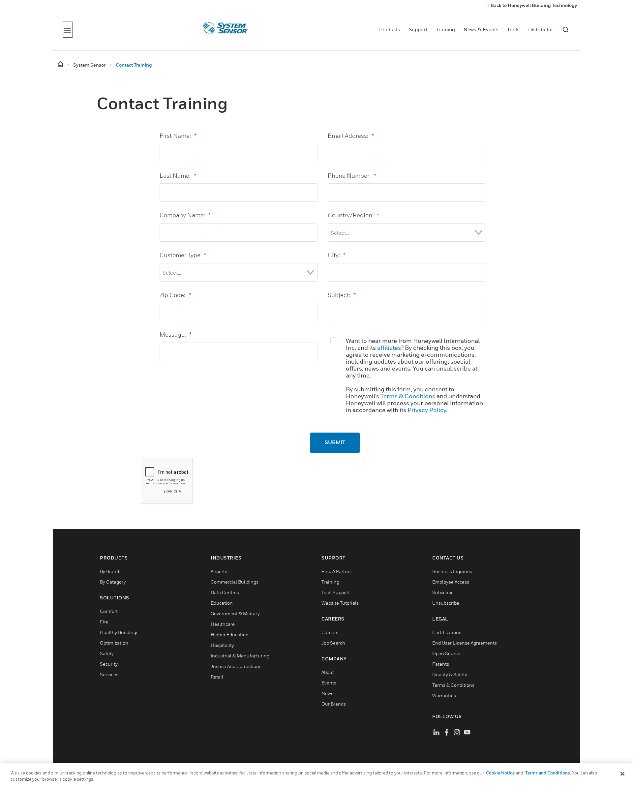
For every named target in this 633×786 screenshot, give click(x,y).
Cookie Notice (500, 772)
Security (109, 664)
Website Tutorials (340, 603)
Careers (329, 632)
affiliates (389, 347)
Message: (176, 334)
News (327, 693)
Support (418, 29)
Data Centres (225, 592)
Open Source (446, 653)
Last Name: (178, 175)
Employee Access (450, 582)
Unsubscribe (445, 603)
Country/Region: (353, 215)
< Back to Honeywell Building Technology (532, 5)
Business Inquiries (452, 571)
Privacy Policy (426, 410)
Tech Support (335, 592)
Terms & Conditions (407, 396)
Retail (217, 677)
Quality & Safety (449, 674)
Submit (335, 442)
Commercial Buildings (234, 582)
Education (222, 603)
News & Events (481, 29)
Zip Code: (175, 294)
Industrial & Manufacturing (240, 655)
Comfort (109, 611)
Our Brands (333, 704)
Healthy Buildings (119, 632)
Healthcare (223, 624)
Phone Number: (352, 175)
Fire (104, 621)
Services (109, 674)
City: (337, 255)
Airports (219, 571)
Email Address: (351, 135)
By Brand (109, 571)
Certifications (446, 632)
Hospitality (222, 645)
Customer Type (183, 255)
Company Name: (185, 215)
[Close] (622, 774)
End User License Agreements (464, 643)
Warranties (444, 695)
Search (565, 30)
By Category (113, 582)
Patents (440, 664)
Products (389, 29)
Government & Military (235, 613)
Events (328, 682)
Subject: (342, 294)
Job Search (333, 643)
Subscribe (443, 592)
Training (445, 29)
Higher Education (230, 634)
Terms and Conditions (547, 772)
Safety (107, 653)
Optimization (114, 643)
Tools (513, 29)
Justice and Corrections (236, 666)
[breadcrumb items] (60, 64)
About (327, 672)
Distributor (540, 29)
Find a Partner (336, 571)
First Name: (178, 135)
